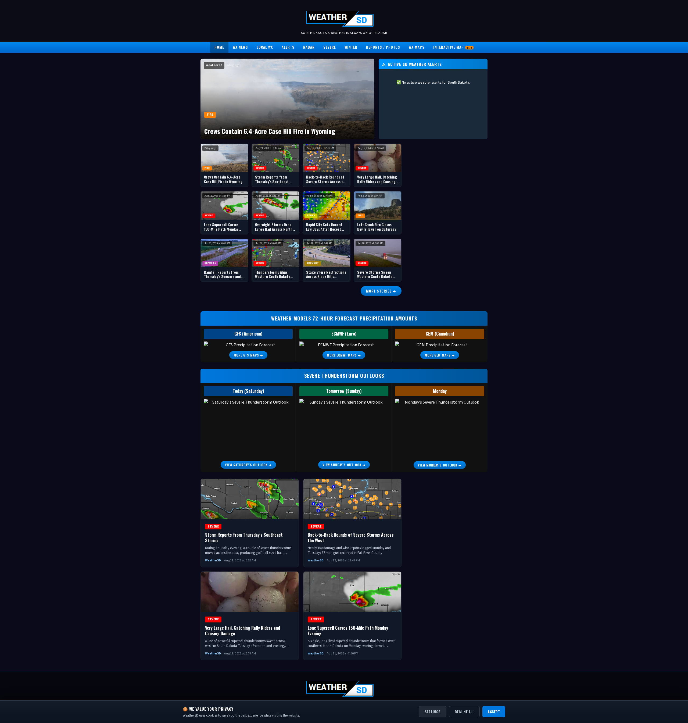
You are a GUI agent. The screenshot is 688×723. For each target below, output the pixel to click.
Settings (433, 711)
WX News (240, 47)
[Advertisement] (447, 224)
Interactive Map (452, 47)
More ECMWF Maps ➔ (344, 355)
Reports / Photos (383, 47)
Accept (494, 711)
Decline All (464, 711)
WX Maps (417, 47)
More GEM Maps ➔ (440, 355)
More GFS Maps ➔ (248, 355)
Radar (309, 47)
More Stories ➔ (381, 291)
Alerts (288, 47)
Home (219, 47)
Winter (351, 47)
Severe (329, 47)
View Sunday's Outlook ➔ (344, 464)
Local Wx (265, 47)
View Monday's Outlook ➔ (439, 465)
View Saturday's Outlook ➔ (248, 464)
